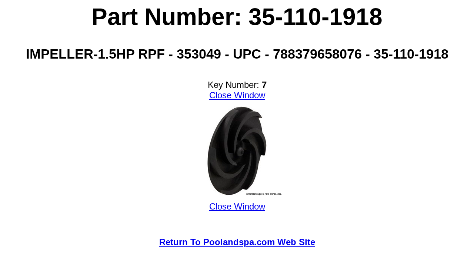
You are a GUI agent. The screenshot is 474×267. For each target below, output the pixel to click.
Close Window (237, 95)
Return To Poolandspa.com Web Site (237, 242)
